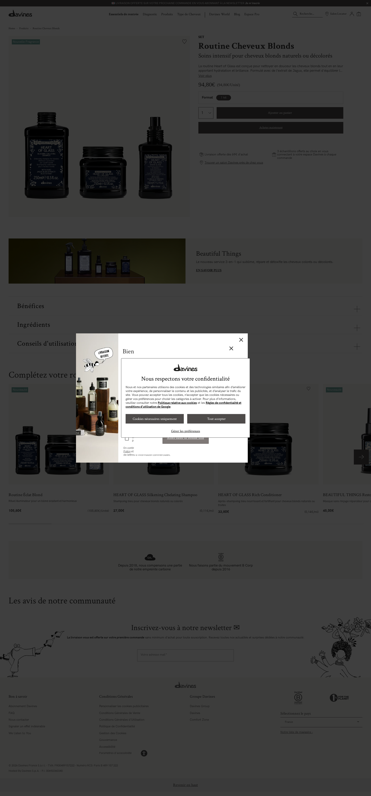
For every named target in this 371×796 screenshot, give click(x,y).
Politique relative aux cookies (177, 403)
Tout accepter (216, 418)
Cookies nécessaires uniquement (155, 418)
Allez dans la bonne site (185, 438)
